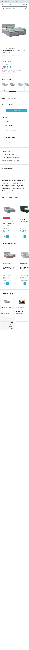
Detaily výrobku (6, 173)
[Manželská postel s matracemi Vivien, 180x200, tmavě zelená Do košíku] (25, 236)
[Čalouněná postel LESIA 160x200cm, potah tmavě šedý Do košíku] (7, 236)
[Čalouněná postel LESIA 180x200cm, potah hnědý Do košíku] (7, 283)
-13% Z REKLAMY (5, 61)
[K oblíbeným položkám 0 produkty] (24, 5)
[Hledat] (3, 8)
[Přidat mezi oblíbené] (3, 110)
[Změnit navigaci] (2, 5)
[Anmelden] (21, 5)
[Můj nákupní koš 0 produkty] (26, 5)
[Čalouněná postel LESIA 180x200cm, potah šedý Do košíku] (25, 283)
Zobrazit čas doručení (10, 130)
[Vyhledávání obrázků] (25, 8)
